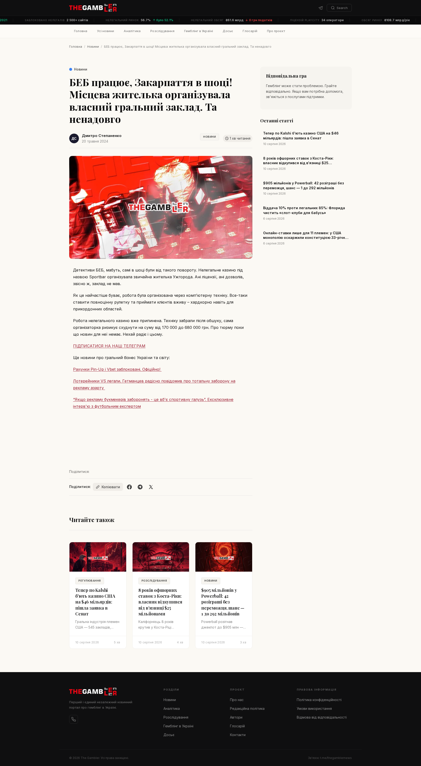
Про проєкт (276, 31)
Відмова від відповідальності (322, 717)
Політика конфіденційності (319, 700)
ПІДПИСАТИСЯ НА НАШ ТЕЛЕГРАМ (109, 345)
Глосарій (250, 31)
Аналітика (132, 31)
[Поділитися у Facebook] (129, 487)
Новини (93, 46)
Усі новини (105, 31)
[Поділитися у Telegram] (140, 487)
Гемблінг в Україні (198, 31)
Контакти (238, 735)
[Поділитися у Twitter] (150, 487)
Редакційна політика (247, 708)
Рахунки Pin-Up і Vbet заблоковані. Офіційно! (117, 369)
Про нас (237, 700)
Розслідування (162, 31)
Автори (236, 717)
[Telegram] (320, 8)
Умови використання (314, 708)
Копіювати (111, 487)
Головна (80, 31)
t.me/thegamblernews (336, 758)
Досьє (228, 31)
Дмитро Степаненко (102, 135)
